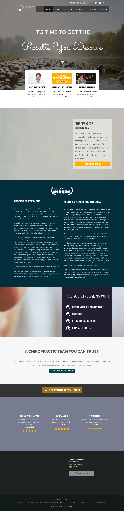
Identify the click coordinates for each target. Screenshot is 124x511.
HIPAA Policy (63, 502)
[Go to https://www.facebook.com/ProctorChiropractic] (92, 3)
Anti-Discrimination (34, 502)
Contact (103, 9)
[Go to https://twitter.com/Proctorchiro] (96, 3)
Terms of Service (85, 502)
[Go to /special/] (62, 42)
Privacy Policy (74, 502)
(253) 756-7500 (77, 3)
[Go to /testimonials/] (86, 91)
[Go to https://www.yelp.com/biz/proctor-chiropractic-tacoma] (107, 3)
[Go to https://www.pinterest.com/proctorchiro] (103, 3)
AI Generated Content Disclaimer (62, 506)
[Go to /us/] (37, 91)
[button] (62, 371)
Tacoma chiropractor (86, 151)
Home (48, 9)
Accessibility (22, 502)
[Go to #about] (62, 62)
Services (68, 9)
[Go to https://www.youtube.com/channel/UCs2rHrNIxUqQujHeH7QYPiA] (100, 3)
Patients (79, 9)
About (57, 9)
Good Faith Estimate (99, 502)
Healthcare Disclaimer (50, 502)
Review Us (92, 9)
